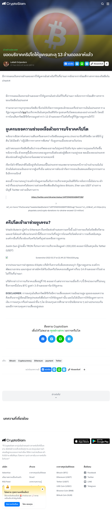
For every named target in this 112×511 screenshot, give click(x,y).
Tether (58, 360)
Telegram (92, 486)
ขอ (24, 112)
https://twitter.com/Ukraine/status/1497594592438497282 (57, 197)
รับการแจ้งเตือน (12, 504)
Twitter (91, 477)
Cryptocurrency (25, 360)
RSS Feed (6, 481)
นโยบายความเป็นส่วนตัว (11, 477)
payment (49, 360)
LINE (90, 481)
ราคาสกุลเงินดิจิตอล (37, 472)
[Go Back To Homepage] (13, 4)
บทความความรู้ (35, 481)
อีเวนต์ (31, 477)
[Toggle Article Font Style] (107, 64)
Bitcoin (12, 360)
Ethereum (38, 360)
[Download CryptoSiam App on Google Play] (100, 441)
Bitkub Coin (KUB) (64, 495)
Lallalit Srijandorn (18, 62)
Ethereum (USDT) (64, 477)
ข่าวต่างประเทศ (10, 50)
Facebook (92, 472)
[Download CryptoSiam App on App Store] (82, 441)
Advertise (6, 472)
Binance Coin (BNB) (65, 490)
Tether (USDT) (63, 481)
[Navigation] (108, 4)
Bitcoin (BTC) (62, 472)
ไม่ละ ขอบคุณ (28, 504)
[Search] (102, 4)
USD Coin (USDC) (64, 486)
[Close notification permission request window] (42, 489)
